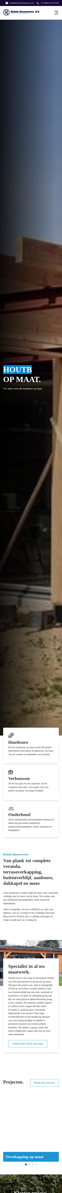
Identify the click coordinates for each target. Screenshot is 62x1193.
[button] (6, 1127)
